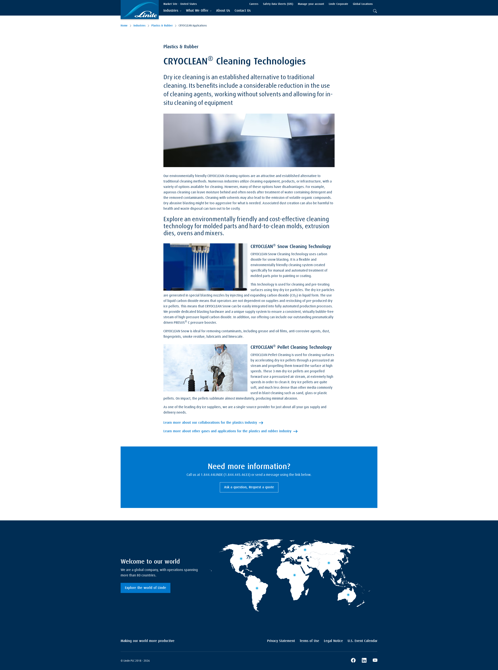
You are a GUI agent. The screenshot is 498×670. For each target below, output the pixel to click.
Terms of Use (309, 641)
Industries (139, 25)
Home (124, 25)
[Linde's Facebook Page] (353, 661)
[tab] (172, 11)
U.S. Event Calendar (362, 641)
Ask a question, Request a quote (249, 487)
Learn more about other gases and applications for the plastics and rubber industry (227, 431)
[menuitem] (223, 11)
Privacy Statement (281, 641)
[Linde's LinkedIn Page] (364, 661)
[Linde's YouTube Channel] (375, 661)
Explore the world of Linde (145, 588)
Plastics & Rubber (162, 25)
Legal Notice (333, 641)
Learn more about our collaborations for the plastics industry (210, 422)
